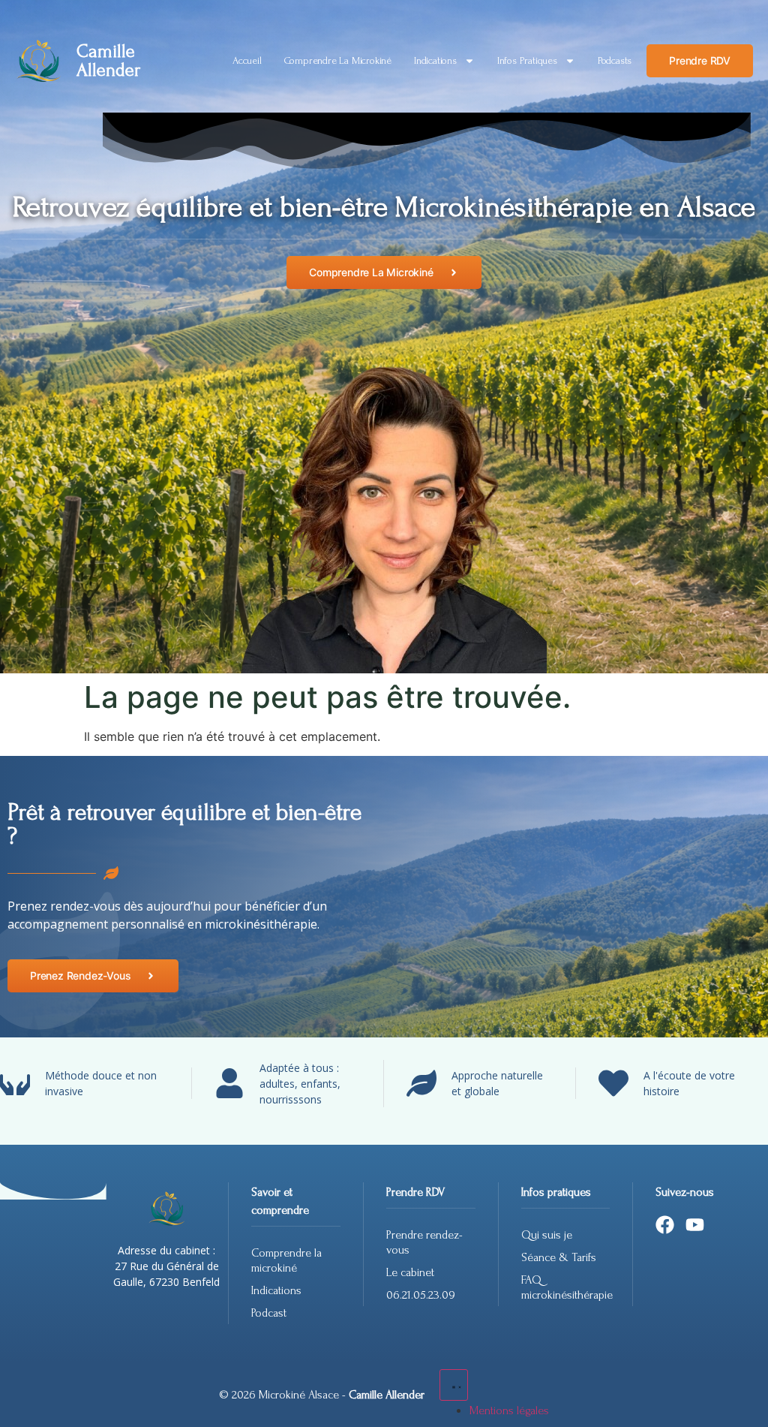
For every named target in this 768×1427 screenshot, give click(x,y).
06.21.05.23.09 (420, 1295)
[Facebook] (665, 1224)
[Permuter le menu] (454, 1385)
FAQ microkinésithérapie (565, 1287)
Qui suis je (546, 1235)
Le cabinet (410, 1272)
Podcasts (615, 60)
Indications (435, 60)
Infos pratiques (527, 60)
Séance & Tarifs (558, 1257)
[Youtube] (695, 1224)
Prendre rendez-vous (424, 1242)
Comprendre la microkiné (338, 60)
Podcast (268, 1313)
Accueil (247, 60)
